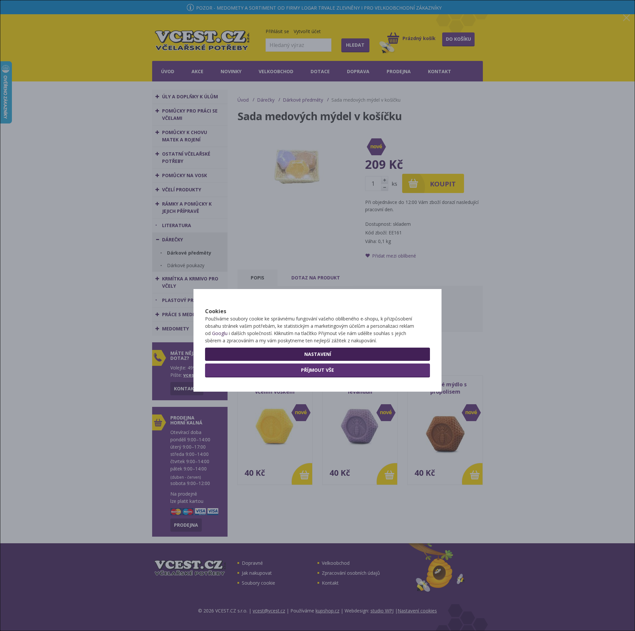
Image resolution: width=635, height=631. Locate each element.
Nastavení (317, 354)
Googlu (220, 333)
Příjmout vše (317, 370)
